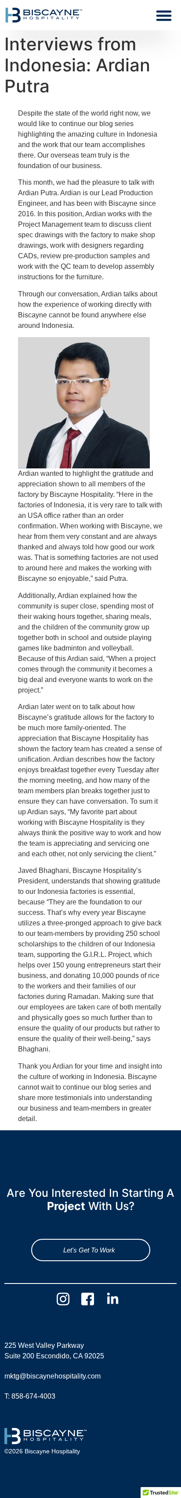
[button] (163, 15)
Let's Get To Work (89, 1250)
